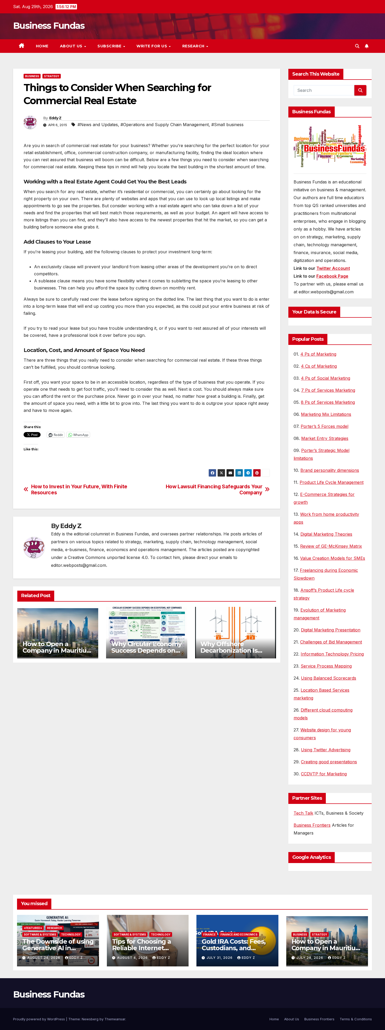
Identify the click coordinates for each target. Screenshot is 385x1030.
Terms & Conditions (356, 1019)
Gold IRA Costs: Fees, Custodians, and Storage (234, 948)
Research (194, 46)
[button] (357, 46)
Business (32, 76)
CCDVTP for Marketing (324, 773)
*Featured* (33, 928)
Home (42, 46)
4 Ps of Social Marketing (325, 378)
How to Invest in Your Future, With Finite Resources (79, 490)
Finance (209, 934)
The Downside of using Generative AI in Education (58, 948)
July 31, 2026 (220, 958)
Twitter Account (333, 268)
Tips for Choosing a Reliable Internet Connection (141, 948)
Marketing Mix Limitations (326, 414)
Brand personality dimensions (329, 470)
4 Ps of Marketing (318, 354)
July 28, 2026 (310, 958)
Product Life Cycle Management (332, 482)
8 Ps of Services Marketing (328, 402)
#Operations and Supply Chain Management (164, 124)
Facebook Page (332, 276)
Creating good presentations (329, 761)
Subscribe (110, 46)
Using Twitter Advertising (325, 749)
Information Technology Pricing (332, 654)
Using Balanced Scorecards (328, 678)
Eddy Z (55, 118)
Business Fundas (49, 25)
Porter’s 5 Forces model (324, 426)
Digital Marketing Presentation (330, 629)
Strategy (51, 76)
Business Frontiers (312, 825)
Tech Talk (303, 813)
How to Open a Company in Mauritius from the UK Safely (56, 650)
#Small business (227, 124)
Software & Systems (40, 934)
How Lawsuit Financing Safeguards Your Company (214, 490)
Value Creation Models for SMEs (332, 558)
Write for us (152, 46)
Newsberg (90, 1019)
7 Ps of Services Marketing (328, 390)
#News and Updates (98, 124)
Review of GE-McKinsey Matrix (331, 546)
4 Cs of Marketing (319, 366)
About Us (72, 46)
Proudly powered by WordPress (39, 1019)
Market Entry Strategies (324, 438)
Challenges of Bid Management (331, 642)
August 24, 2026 (44, 958)
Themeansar (114, 1019)
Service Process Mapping (326, 666)
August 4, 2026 (133, 958)
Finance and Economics (239, 934)
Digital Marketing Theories (326, 534)
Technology (71, 934)
